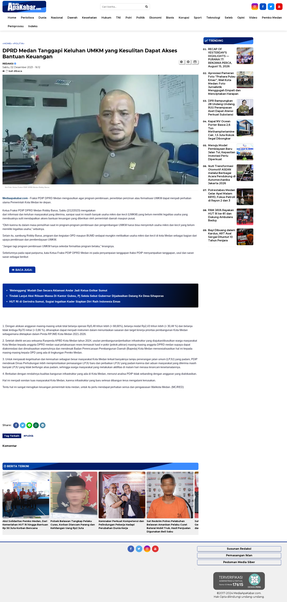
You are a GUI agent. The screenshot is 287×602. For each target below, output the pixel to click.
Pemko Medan (272, 17)
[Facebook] (16, 425)
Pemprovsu (16, 26)
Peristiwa (27, 17)
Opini (240, 17)
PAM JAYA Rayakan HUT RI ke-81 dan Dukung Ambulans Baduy (221, 215)
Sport (198, 17)
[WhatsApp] (36, 425)
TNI (118, 17)
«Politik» (18, 43)
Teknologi (213, 17)
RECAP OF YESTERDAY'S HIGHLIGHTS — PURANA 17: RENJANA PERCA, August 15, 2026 (220, 58)
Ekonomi (155, 17)
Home (12, 17)
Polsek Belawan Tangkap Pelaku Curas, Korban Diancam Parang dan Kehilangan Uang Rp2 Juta (72, 525)
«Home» (7, 43)
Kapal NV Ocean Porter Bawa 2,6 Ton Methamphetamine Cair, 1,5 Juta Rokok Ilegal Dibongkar (221, 130)
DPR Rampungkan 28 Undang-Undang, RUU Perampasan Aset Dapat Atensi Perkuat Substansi (221, 107)
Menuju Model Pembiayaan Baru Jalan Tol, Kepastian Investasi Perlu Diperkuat (221, 152)
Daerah (72, 17)
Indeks (33, 26)
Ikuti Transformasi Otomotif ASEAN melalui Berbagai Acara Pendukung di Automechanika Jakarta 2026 (222, 174)
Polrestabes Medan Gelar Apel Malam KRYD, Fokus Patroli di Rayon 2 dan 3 (221, 195)
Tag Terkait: (12, 435)
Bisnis (170, 17)
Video (253, 17)
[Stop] (188, 62)
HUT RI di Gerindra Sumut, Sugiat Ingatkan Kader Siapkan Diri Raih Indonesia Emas (64, 301)
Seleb (229, 17)
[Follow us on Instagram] (254, 6)
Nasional (57, 17)
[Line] (29, 425)
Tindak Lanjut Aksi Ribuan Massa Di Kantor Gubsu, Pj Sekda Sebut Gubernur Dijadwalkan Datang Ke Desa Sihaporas (86, 296)
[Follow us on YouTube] (279, 6)
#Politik (28, 435)
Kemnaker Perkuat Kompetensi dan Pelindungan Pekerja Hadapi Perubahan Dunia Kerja (121, 525)
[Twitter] (23, 425)
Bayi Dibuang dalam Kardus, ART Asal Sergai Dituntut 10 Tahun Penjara (221, 235)
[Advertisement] (228, 272)
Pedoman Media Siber (239, 562)
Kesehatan (89, 17)
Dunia (42, 17)
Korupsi (184, 17)
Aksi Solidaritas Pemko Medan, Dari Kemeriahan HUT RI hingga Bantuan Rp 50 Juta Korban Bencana (25, 525)
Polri (129, 17)
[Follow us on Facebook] (263, 6)
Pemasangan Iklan (239, 555)
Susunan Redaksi (239, 548)
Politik (140, 17)
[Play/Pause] (181, 62)
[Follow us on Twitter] (271, 6)
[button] (195, 62)
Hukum (106, 17)
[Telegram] (43, 425)
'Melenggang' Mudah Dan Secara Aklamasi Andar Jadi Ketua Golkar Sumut (60, 290)
